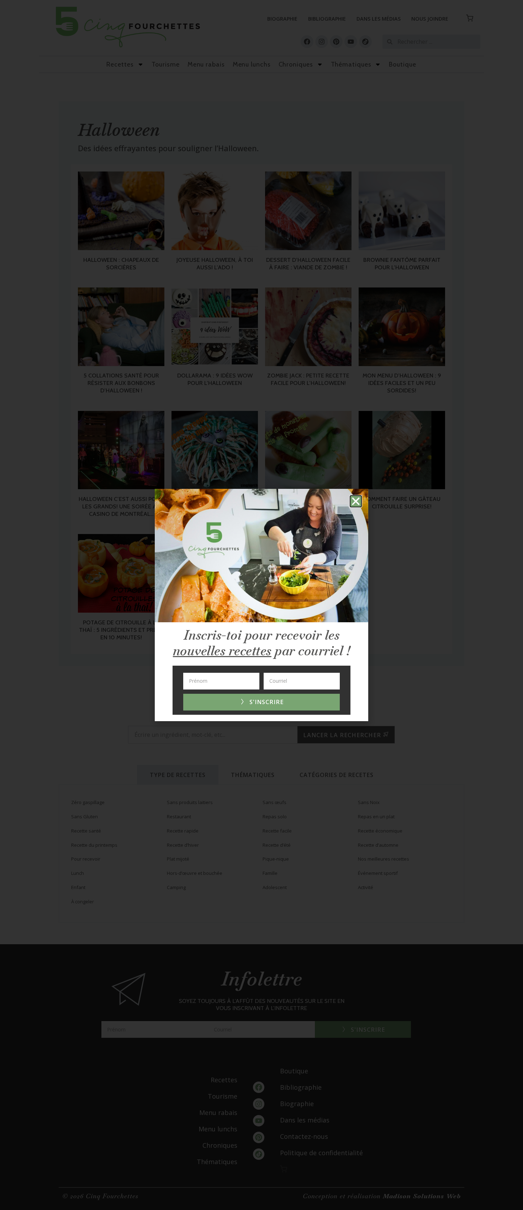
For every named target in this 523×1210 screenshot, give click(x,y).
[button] (355, 501)
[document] (261, 605)
